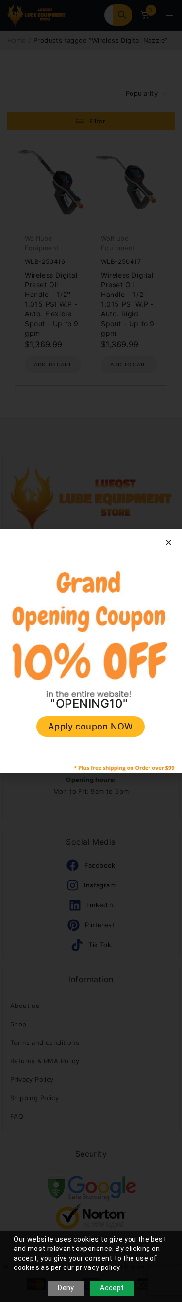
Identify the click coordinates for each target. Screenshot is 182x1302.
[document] (91, 651)
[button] (168, 542)
